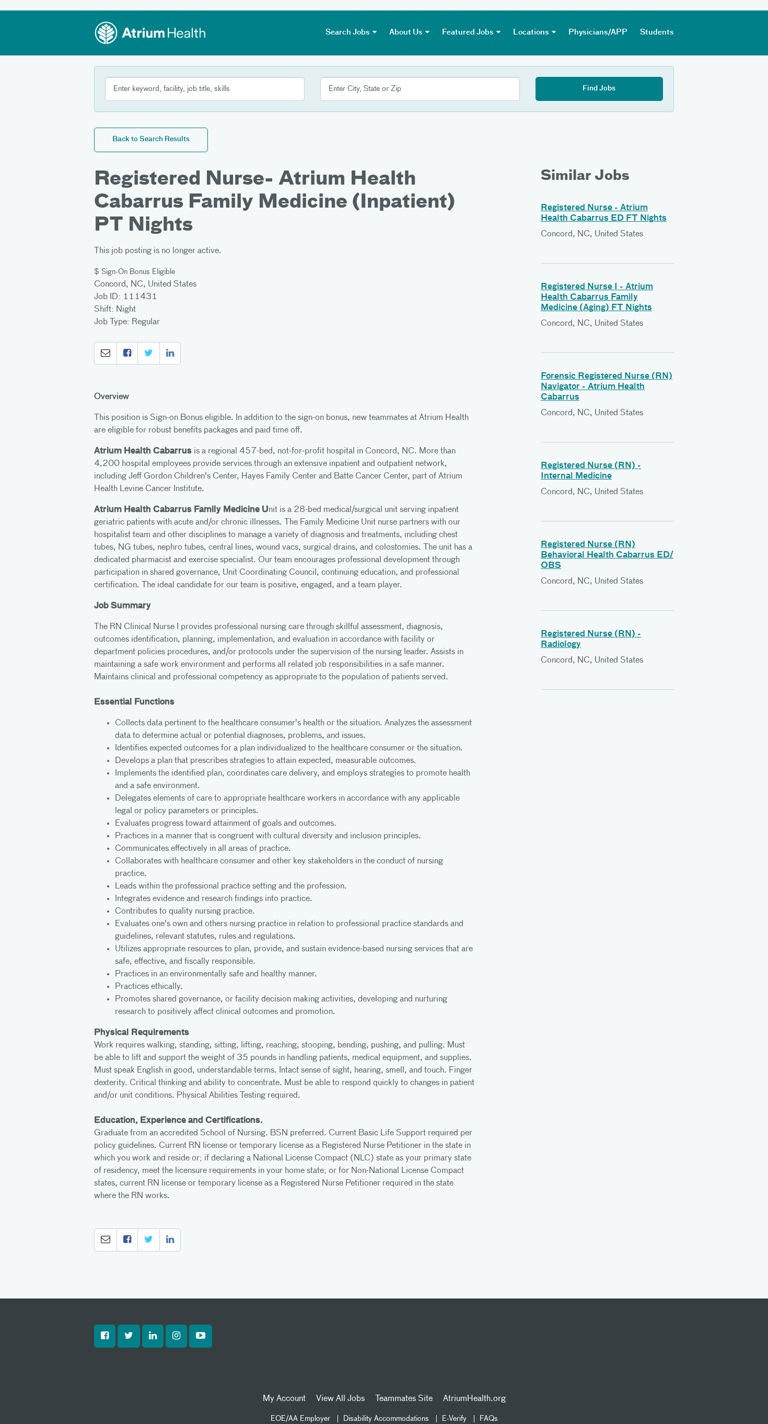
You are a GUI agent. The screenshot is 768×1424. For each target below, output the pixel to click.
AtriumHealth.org (474, 1399)
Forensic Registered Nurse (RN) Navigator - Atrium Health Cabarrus (606, 387)
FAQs (489, 1418)
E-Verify (454, 1418)
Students (657, 32)
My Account (284, 1399)
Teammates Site (404, 1399)
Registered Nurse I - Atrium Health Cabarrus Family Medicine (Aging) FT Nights (597, 297)
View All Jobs (340, 1399)
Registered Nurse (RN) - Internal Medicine (591, 471)
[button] (105, 353)
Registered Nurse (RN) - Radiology (591, 639)
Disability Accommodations (386, 1418)
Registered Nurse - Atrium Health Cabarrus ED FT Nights (604, 213)
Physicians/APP (597, 32)
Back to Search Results (151, 139)
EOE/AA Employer (300, 1418)
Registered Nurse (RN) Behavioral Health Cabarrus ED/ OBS (607, 555)
